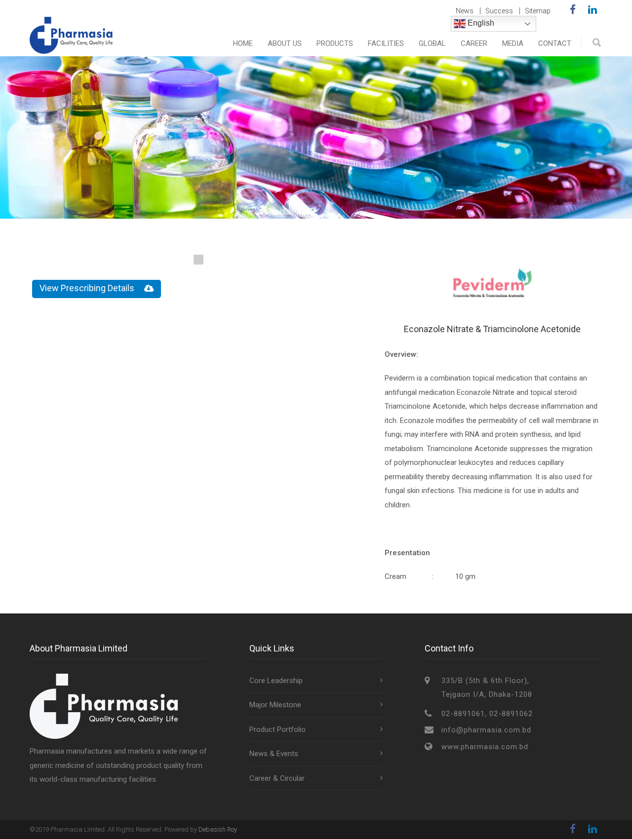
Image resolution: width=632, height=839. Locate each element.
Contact (554, 43)
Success (499, 10)
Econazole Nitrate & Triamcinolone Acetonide (492, 329)
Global (432, 43)
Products (334, 43)
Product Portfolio (277, 729)
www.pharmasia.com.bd (484, 746)
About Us (285, 43)
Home (243, 43)
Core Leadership (276, 680)
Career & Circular (277, 778)
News (465, 10)
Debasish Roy (217, 829)
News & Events (273, 753)
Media (512, 43)
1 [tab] (198, 260)
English (480, 23)
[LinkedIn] (592, 10)
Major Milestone (275, 704)
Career (474, 43)
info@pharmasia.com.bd (486, 729)
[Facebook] (573, 10)
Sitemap (538, 10)
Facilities (386, 43)
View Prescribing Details (87, 288)
